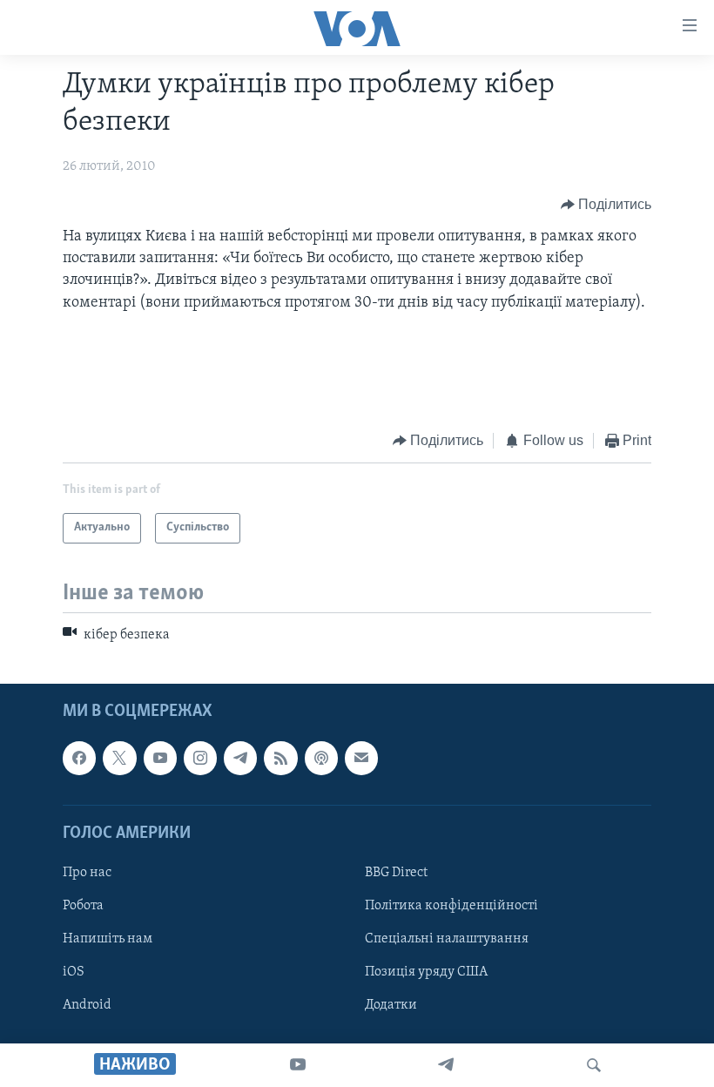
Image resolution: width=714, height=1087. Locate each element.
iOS (73, 972)
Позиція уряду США (426, 972)
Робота (83, 906)
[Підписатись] (361, 758)
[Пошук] (594, 1065)
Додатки (391, 1005)
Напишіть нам (107, 939)
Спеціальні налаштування (447, 939)
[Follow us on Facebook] (79, 758)
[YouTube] (298, 1065)
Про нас (87, 873)
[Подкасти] (321, 758)
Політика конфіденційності (451, 906)
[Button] (606, 204)
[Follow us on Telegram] (240, 758)
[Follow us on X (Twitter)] (119, 758)
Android (87, 1005)
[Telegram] (446, 1065)
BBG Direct (396, 873)
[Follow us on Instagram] (200, 758)
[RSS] (280, 758)
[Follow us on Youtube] (160, 758)
